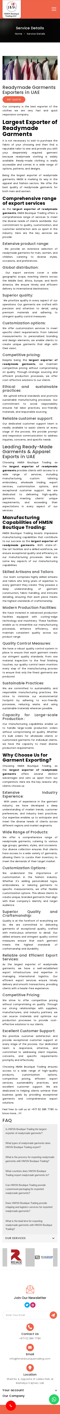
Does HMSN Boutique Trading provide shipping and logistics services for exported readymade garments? (29, 1207)
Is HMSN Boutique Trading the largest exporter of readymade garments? (26, 1131)
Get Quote (14, 99)
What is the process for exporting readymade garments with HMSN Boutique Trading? (30, 1159)
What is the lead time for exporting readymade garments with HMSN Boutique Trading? (29, 1225)
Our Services (15, 1238)
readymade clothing (29, 156)
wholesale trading (33, 482)
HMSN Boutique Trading (32, 213)
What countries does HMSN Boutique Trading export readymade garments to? (27, 1173)
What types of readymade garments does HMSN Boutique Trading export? (28, 1145)
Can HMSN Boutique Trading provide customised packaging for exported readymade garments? (26, 1189)
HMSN (20, 179)
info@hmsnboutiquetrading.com (30, 1358)
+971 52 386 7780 (43, 1109)
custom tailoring (44, 478)
